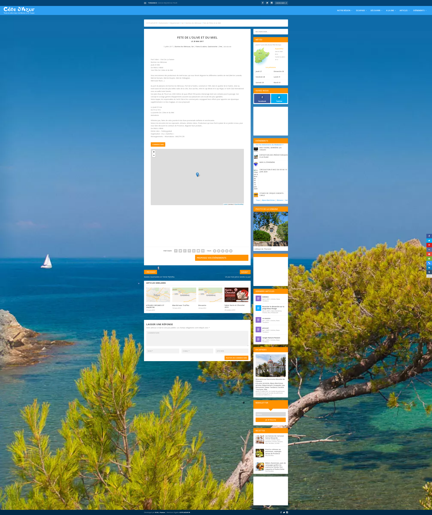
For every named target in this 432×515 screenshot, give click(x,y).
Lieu (283, 385)
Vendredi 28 (260, 77)
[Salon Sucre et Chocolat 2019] (236, 295)
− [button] (154, 155)
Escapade (360, 11)
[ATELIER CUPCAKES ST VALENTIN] (158, 295)
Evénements (419, 11)
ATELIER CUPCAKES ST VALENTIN (155, 306)
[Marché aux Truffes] (184, 295)
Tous (258, 200)
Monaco (280, 200)
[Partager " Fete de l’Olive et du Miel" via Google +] (185, 251)
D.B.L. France (160, 512)
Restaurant (274, 313)
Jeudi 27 (259, 71)
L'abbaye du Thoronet (262, 249)
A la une (390, 11)
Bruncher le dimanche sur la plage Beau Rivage (273, 307)
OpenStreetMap (239, 204)
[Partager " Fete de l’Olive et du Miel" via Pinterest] (189, 251)
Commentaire (158, 144)
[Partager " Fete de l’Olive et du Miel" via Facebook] (176, 251)
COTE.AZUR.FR (184, 512)
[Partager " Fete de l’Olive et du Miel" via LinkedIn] (194, 251)
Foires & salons (201, 46)
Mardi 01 (277, 82)
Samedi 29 (260, 82)
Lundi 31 (277, 77)
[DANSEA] (258, 298)
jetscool (265, 328)
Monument (260, 387)
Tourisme (259, 389)
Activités (266, 383)
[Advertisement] (197, 228)
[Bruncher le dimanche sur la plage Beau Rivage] (258, 308)
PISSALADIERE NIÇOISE (166, 3)
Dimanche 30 (279, 71)
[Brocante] (210, 295)
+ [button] (154, 151)
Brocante (202, 305)
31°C (267, 55)
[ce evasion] (258, 320)
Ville (265, 389)
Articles (404, 11)
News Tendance (271, 387)
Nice (269, 313)
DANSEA (265, 297)
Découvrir (375, 11)
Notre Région (343, 11)
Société (281, 387)
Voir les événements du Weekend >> (270, 145)
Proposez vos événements (211, 257)
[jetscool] (258, 329)
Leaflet (225, 204)
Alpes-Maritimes (268, 200)
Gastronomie (212, 46)
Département (267, 385)
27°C (260, 61)
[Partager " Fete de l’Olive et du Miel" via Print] (203, 251)
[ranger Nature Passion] (258, 339)
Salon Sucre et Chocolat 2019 (235, 306)
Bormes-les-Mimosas (182, 46)
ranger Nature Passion (271, 338)
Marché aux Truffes (180, 305)
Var (192, 46)
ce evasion (266, 318)
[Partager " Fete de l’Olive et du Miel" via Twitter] (180, 251)
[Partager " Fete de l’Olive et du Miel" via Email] (198, 251)
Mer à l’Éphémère (267, 162)
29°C (260, 53)
